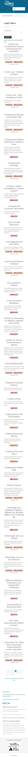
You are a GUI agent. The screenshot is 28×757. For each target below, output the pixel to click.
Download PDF (18, 62)
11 (11, 672)
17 (10, 674)
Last (13, 674)
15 (20, 672)
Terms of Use (14, 755)
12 (14, 672)
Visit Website (14, 334)
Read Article (14, 156)
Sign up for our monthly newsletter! (11, 699)
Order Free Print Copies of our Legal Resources (14, 717)
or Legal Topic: (7, 30)
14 (18, 672)
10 (9, 672)
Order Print (9, 62)
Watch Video (14, 294)
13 (16, 672)
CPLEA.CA (14, 3)
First (8, 670)
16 (7, 674)
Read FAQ (14, 216)
